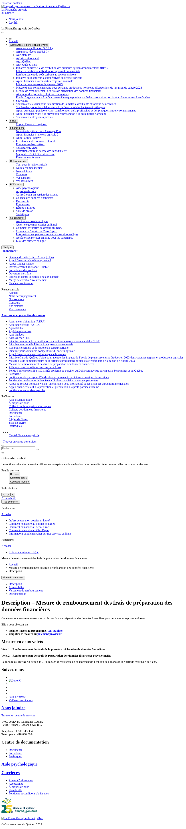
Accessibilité (8, 498)
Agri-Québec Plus (26, 64)
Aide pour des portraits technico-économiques (42, 94)
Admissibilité (16, 587)
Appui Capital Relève (28, 137)
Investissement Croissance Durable (36, 141)
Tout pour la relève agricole (31, 164)
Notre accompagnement (29, 167)
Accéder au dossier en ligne (32, 221)
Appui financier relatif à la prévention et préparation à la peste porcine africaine (61, 113)
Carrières (10, 772)
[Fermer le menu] (10, 38)
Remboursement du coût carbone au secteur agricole (46, 74)
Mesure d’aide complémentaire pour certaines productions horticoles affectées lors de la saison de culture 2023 (79, 87)
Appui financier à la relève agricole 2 (37, 134)
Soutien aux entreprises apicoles (34, 117)
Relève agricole (18, 161)
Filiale (13, 120)
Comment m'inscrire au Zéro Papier (36, 231)
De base (14, 474)
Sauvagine (22, 100)
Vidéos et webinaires (21, 700)
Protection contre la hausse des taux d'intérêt (41, 150)
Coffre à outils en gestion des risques (37, 194)
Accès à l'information (21, 780)
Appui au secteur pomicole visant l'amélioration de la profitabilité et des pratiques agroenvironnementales (76, 110)
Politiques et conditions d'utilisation (29, 793)
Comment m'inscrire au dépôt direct (29, 527)
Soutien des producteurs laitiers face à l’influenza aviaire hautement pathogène (60, 107)
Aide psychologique (27, 188)
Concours (21, 174)
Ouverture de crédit (27, 147)
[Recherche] (37, 449)
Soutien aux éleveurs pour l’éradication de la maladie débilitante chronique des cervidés (66, 103)
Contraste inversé (19, 481)
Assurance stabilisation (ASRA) (34, 48)
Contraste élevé (18, 478)
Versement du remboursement (26, 590)
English (13, 22)
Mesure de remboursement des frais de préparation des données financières (58, 90)
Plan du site (15, 790)
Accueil (13, 41)
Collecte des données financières (34, 197)
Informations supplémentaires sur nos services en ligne (47, 234)
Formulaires (23, 204)
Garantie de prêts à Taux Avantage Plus (38, 131)
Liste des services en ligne (31, 240)
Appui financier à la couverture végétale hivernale (44, 81)
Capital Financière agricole (31, 124)
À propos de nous (26, 191)
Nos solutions (24, 171)
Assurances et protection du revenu (29, 44)
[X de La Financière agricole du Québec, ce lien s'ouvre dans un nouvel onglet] (15, 680)
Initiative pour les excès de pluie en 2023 (39, 84)
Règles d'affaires (25, 207)
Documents (22, 201)
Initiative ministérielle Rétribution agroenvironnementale (48, 71)
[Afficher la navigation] (2, 32)
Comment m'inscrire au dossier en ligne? (39, 227)
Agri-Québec (23, 61)
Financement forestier (28, 157)
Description (15, 583)
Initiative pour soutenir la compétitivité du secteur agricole (49, 77)
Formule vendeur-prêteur (30, 144)
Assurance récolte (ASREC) (32, 51)
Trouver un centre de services (19, 441)
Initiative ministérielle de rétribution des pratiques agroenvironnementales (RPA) (62, 67)
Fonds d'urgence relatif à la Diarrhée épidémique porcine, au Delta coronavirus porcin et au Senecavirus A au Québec (83, 97)
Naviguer (7, 247)
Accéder (6, 514)
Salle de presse (24, 210)
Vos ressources (24, 180)
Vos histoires (23, 177)
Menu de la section (13, 577)
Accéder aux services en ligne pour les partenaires (44, 237)
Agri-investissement (27, 58)
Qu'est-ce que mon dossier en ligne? (36, 224)
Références (16, 184)
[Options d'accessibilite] (2, 452)
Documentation (17, 593)
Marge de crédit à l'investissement (35, 154)
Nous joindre (16, 19)
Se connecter (17, 217)
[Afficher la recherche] (2, 445)
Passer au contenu (11, 3)
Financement (17, 127)
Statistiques (22, 214)
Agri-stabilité (23, 54)
